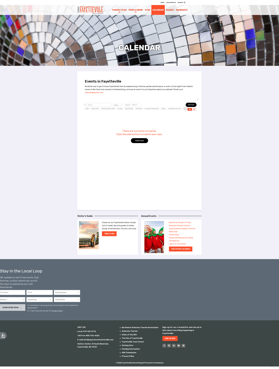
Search (180, 2)
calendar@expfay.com (94, 92)
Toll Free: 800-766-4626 (88, 336)
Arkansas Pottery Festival (179, 225)
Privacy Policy (57, 311)
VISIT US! (81, 327)
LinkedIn (183, 345)
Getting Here (127, 345)
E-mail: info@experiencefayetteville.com (95, 340)
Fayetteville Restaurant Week (181, 238)
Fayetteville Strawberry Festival (182, 229)
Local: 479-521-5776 (86, 331)
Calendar (158, 10)
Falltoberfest (174, 241)
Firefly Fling (174, 235)
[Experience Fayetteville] (90, 10)
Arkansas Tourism (130, 331)
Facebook (164, 345)
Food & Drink (136, 10)
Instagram (169, 345)
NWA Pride (173, 232)
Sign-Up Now (170, 338)
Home (162, 2)
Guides (170, 10)
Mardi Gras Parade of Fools (180, 222)
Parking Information (131, 349)
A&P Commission (129, 353)
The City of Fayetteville (132, 338)
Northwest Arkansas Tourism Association (140, 327)
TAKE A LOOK (109, 234)
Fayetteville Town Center (133, 342)
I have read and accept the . (46, 311)
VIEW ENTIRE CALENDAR (180, 249)
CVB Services (171, 2)
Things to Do (119, 10)
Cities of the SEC (129, 335)
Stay (147, 10)
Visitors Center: (84, 344)
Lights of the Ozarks (177, 244)
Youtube (178, 345)
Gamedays (181, 10)
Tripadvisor (174, 345)
